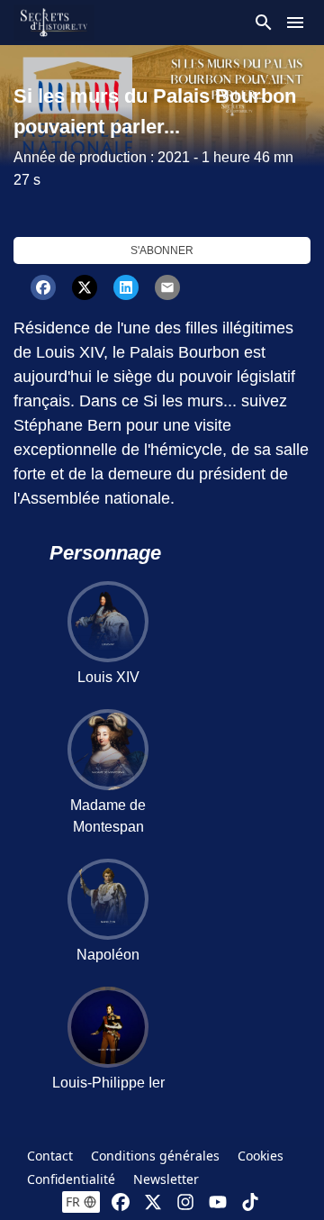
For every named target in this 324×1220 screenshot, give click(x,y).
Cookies (261, 1155)
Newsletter (166, 1179)
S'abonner (162, 250)
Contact (50, 1155)
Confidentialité (71, 1179)
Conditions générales (155, 1155)
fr (73, 1201)
